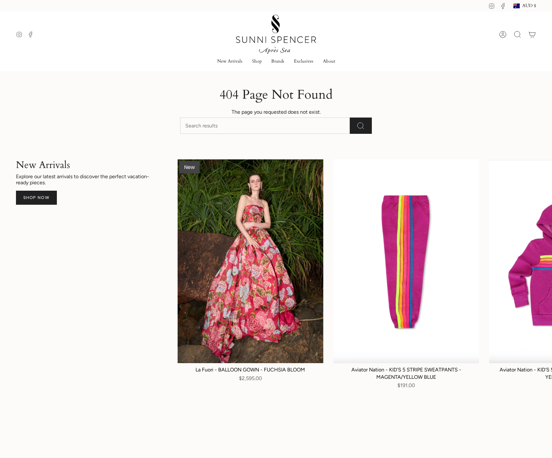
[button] (256, 62)
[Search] (361, 126)
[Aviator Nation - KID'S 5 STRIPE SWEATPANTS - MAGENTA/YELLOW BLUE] (406, 261)
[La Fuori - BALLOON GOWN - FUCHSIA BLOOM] (250, 261)
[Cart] (532, 34)
